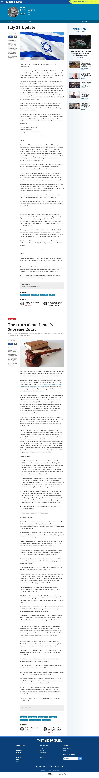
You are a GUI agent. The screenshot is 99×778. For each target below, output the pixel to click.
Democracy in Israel (25, 294)
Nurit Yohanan (84, 98)
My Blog (22, 21)
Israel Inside (19, 750)
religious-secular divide (35, 720)
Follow (23, 13)
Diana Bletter (80, 57)
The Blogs (23, 7)
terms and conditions (44, 745)
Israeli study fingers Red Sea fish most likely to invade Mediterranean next (80, 53)
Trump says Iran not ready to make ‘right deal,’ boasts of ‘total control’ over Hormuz (86, 75)
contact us (42, 757)
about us (42, 750)
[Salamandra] (62, 774)
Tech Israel (18, 752)
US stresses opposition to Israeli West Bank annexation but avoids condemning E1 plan (86, 64)
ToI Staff (83, 78)
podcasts (18, 759)
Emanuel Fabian (84, 99)
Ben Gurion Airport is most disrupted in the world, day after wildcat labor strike (86, 84)
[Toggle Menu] (2, 2)
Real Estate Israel (20, 755)
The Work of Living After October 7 (32, 303)
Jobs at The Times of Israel (45, 755)
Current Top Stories (80, 31)
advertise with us (43, 752)
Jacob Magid (83, 68)
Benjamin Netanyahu (43, 717)
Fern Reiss (27, 10)
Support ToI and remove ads (91, 1)
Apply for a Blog (86, 21)
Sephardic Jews (46, 720)
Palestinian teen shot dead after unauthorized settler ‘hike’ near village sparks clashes (86, 94)
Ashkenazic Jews (32, 717)
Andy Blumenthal (28, 305)
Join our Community (78, 2)
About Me (29, 21)
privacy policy (43, 748)
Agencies (83, 69)
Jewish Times (19, 748)
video (17, 762)
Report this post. (11, 58)
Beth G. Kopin (50, 307)
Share (11, 36)
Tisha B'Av (52, 294)
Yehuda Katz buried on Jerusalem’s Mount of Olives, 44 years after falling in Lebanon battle (85, 105)
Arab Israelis (23, 717)
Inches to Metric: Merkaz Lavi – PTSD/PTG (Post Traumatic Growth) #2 (55, 304)
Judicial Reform (44, 294)
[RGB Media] (50, 774)
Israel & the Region (20, 745)
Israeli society (35, 294)
